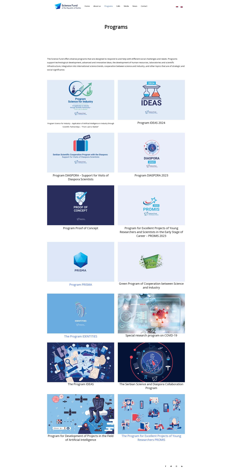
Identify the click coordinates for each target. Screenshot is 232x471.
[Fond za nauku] (67, 6)
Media (126, 6)
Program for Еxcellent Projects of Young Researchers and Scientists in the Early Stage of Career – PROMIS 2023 (151, 232)
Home (87, 6)
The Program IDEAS (81, 384)
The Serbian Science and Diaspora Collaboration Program (151, 386)
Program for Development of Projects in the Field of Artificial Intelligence (80, 438)
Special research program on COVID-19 (151, 335)
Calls (118, 6)
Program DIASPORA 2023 (151, 175)
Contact (144, 6)
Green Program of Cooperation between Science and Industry (151, 285)
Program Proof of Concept (80, 228)
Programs (108, 6)
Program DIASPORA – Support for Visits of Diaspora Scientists (81, 177)
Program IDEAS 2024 (151, 123)
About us (97, 6)
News (134, 6)
